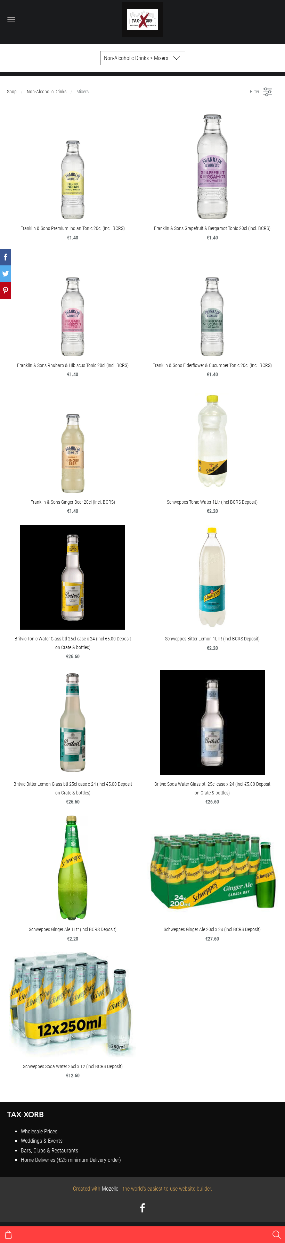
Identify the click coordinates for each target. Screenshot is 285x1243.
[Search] (276, 1234)
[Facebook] (142, 1208)
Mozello (110, 1188)
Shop (12, 92)
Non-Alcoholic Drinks (46, 92)
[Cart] (8, 1234)
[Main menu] (11, 19)
